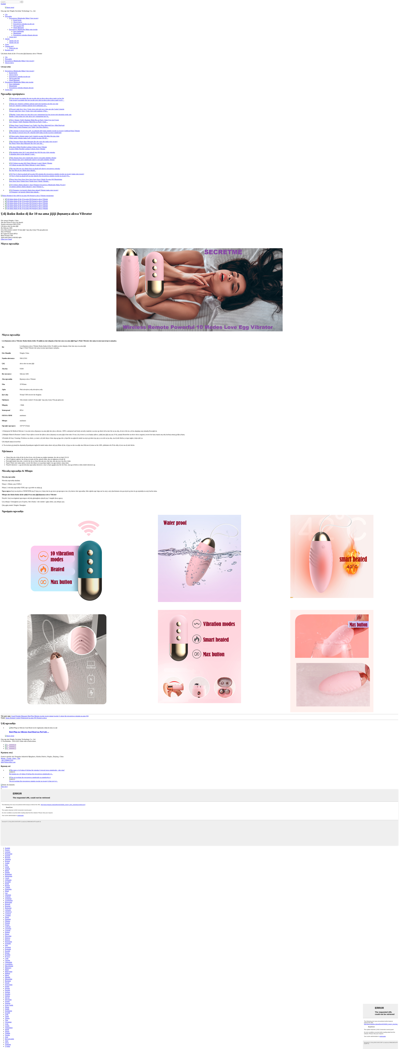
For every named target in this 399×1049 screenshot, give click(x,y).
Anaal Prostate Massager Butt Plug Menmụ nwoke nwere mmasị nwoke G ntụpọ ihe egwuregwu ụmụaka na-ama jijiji (50, 716)
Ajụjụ (7, 44)
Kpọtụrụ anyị (9, 50)
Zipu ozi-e (4, 786)
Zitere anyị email (6, 239)
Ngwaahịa (8, 16)
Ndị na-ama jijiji (18, 26)
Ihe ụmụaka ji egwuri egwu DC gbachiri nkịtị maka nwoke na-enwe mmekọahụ (35, 133)
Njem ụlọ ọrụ (13, 48)
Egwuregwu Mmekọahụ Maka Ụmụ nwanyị (23, 18)
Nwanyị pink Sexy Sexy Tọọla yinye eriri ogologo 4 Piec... (28, 111)
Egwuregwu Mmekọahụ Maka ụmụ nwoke (23, 29)
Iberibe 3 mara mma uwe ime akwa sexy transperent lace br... (29, 116)
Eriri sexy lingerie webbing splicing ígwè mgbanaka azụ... (28, 106)
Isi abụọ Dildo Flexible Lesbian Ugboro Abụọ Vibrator (27, 149)
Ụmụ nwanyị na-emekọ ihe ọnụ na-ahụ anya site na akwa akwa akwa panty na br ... (36, 100)
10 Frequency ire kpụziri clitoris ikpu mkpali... (24, 192)
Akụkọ (7, 39)
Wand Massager (18, 27)
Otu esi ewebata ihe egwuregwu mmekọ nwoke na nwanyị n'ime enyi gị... (33, 781)
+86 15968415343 (7, 760)
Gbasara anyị (9, 46)
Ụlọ (6, 14)
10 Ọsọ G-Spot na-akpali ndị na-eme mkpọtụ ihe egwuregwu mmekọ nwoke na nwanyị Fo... (39, 176)
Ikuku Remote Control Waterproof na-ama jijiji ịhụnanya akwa (26, 718)
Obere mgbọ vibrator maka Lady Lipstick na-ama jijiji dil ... (28, 138)
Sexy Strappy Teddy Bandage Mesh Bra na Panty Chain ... (28, 122)
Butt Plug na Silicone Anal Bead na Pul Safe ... (29, 732)
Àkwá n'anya (17, 22)
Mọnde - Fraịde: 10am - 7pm (10, 758)
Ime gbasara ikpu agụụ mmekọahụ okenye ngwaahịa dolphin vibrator (32, 160)
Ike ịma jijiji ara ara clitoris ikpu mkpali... (22, 170)
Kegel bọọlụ (17, 20)
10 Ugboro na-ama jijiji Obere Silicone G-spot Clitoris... (27, 165)
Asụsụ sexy (13, 37)
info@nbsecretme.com (8, 762)
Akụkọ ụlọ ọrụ (14, 41)
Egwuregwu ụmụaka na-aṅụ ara (23, 24)
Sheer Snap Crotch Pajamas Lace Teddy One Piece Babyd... (29, 127)
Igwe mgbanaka (18, 31)
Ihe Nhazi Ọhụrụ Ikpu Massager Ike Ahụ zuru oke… (26, 143)
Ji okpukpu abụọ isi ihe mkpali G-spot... (22, 154)
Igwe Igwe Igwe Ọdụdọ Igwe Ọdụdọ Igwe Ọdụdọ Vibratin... (29, 181)
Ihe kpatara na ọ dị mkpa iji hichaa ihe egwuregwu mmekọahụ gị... (31, 774)
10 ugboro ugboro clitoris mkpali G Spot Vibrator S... (26, 187)
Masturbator (17, 33)
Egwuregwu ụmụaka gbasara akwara (25, 35)
